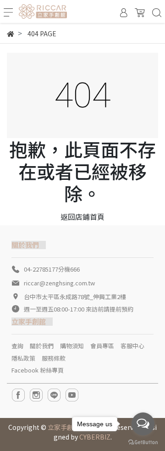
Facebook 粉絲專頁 (37, 370)
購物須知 (72, 345)
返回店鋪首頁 (82, 216)
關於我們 (42, 345)
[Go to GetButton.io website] (143, 442)
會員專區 (102, 345)
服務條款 (54, 358)
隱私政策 (23, 358)
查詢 (17, 345)
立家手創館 (64, 427)
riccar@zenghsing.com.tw (59, 282)
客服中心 (132, 345)
